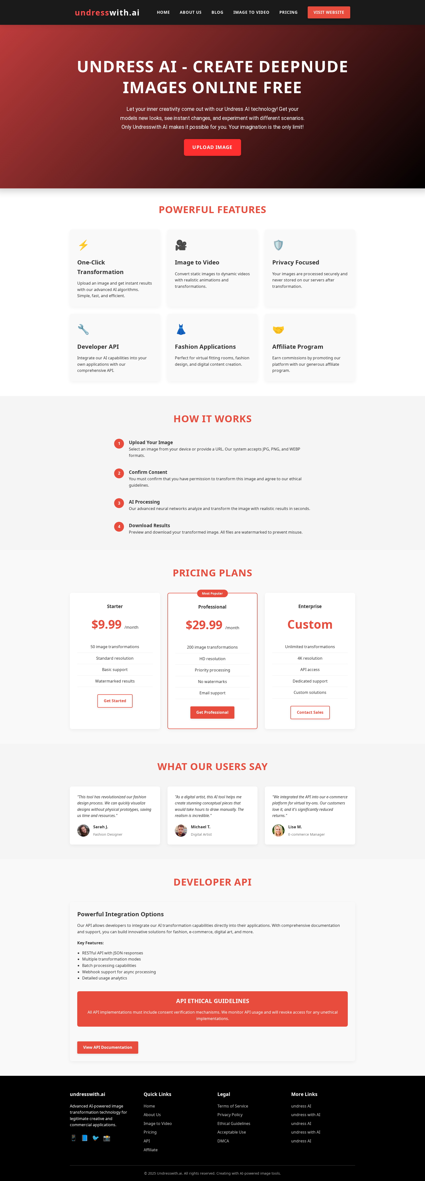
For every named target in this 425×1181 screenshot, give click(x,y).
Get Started (115, 700)
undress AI (301, 1106)
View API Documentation (107, 1047)
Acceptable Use (231, 1132)
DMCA (223, 1141)
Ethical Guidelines (233, 1123)
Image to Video (251, 12)
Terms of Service (232, 1106)
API (147, 1141)
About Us (191, 12)
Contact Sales (310, 712)
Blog (218, 12)
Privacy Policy (230, 1114)
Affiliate (151, 1149)
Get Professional (212, 712)
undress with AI (305, 1114)
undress (107, 12)
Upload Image (212, 147)
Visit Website (329, 12)
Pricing (288, 12)
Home (163, 12)
